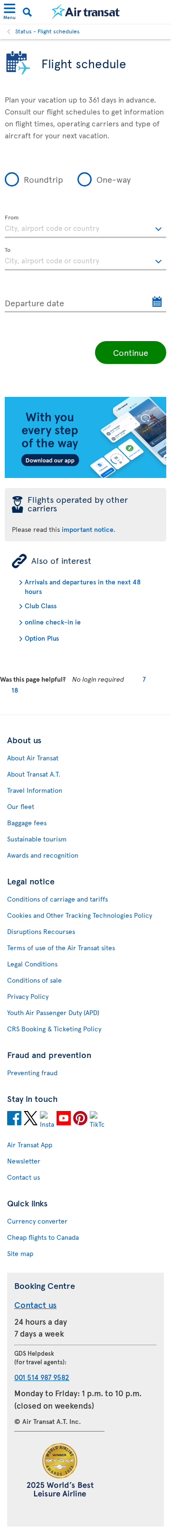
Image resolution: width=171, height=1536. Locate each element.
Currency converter (37, 1220)
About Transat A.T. (33, 773)
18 (14, 690)
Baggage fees (27, 822)
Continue (130, 352)
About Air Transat (32, 757)
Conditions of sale (34, 980)
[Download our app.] (85, 475)
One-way (113, 179)
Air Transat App (29, 1144)
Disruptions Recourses (41, 931)
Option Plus (42, 638)
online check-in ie (53, 621)
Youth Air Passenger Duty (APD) (53, 1012)
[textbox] (85, 226)
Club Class (41, 605)
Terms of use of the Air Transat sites (61, 947)
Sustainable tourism (36, 838)
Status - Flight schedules (47, 31)
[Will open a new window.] (14, 1119)
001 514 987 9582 (41, 1377)
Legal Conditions (32, 963)
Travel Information (34, 790)
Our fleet (20, 806)
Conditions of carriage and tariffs (57, 898)
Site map (20, 1253)
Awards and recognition (42, 855)
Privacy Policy (27, 996)
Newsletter (23, 1160)
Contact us (23, 1177)
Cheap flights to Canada (43, 1237)
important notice (88, 529)
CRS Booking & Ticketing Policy (54, 1028)
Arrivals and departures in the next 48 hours (83, 586)
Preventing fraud (32, 1072)
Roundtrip (43, 179)
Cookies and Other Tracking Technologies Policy (79, 915)
